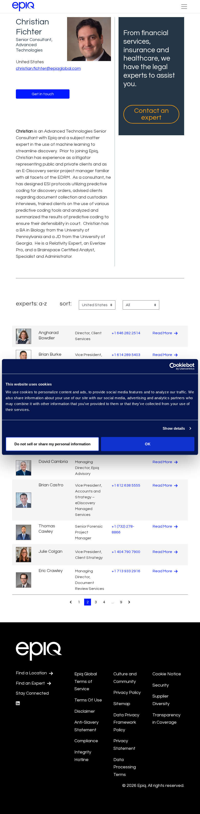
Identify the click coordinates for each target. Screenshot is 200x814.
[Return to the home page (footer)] (23, 6)
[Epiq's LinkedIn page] (18, 703)
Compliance (86, 741)
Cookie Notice (166, 674)
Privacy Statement (124, 745)
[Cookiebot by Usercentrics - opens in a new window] (173, 366)
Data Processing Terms (124, 767)
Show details (174, 428)
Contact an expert (151, 114)
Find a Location (32, 673)
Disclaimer (84, 711)
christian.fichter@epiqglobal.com (48, 68)
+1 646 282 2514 (126, 333)
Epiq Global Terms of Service (85, 681)
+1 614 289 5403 (126, 355)
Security (160, 685)
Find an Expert (31, 683)
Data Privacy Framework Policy (126, 722)
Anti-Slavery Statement (86, 726)
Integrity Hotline (82, 756)
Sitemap (121, 703)
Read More (163, 333)
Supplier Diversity (161, 700)
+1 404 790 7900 (126, 552)
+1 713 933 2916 (126, 571)
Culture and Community (125, 678)
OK (147, 444)
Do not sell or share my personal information (52, 444)
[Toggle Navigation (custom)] (184, 6)
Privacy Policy (127, 692)
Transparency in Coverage (166, 719)
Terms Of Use (88, 700)
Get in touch (43, 94)
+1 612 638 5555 (126, 485)
